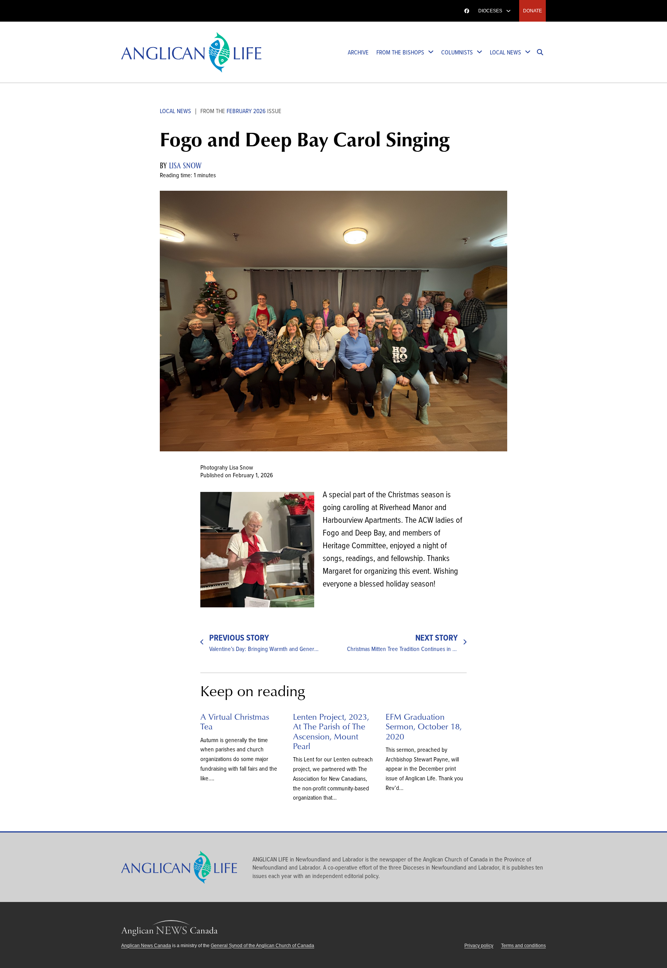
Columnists (457, 51)
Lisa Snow (185, 165)
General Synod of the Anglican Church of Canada (262, 945)
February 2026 (246, 110)
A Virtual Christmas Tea (234, 721)
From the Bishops (400, 51)
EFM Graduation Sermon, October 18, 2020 (424, 726)
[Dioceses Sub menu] (508, 10)
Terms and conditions (523, 945)
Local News (505, 51)
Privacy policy (478, 945)
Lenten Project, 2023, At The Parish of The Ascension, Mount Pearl (331, 731)
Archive (358, 51)
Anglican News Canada (146, 945)
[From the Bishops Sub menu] (430, 52)
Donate (532, 11)
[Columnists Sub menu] (479, 52)
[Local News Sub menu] (527, 52)
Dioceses (490, 11)
